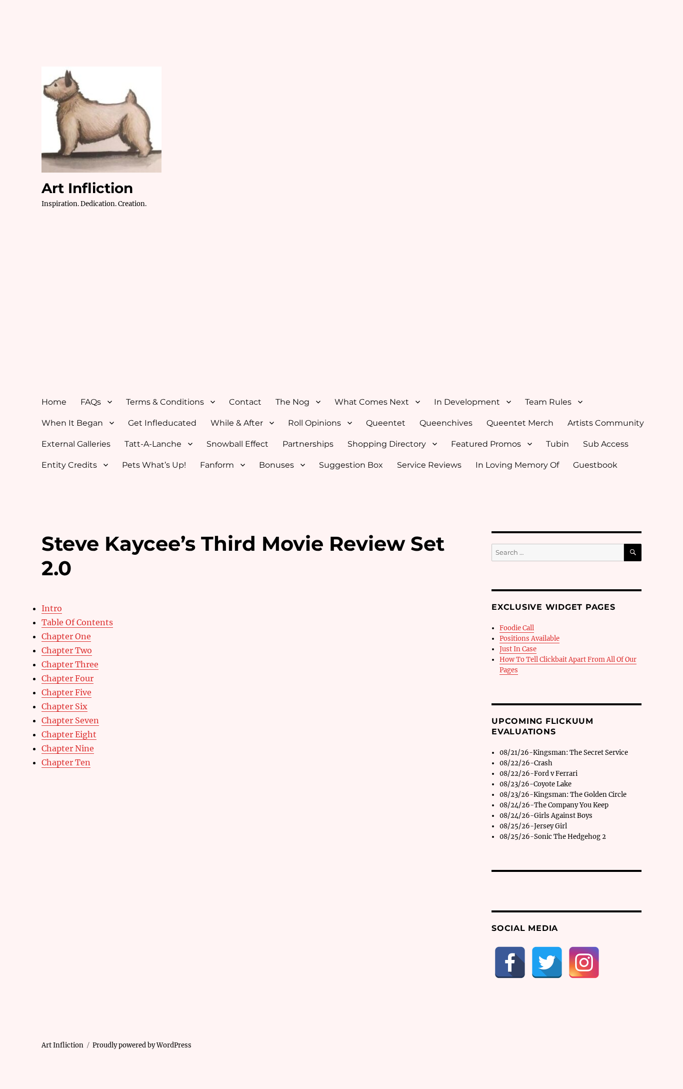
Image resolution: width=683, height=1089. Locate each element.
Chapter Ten (66, 762)
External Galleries (76, 444)
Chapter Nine (68, 748)
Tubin (557, 444)
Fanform (217, 465)
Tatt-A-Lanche (153, 444)
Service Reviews (429, 465)
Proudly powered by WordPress (142, 1045)
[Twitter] (547, 962)
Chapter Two (67, 650)
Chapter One (66, 636)
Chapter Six (65, 706)
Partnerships (308, 444)
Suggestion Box (351, 465)
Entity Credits (69, 465)
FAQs (90, 402)
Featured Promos (486, 444)
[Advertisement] (344, 312)
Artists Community (606, 423)
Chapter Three (70, 664)
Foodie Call (517, 628)
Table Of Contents (77, 622)
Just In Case (518, 649)
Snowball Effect (237, 444)
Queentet (386, 423)
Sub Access (605, 444)
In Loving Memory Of (517, 465)
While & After (236, 423)
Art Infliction (87, 188)
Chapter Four (68, 678)
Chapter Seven (70, 720)
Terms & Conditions (165, 402)
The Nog (293, 402)
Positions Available (530, 638)
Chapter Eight (69, 734)
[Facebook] (510, 962)
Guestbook (595, 465)
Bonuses (276, 465)
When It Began (72, 423)
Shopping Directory (387, 444)
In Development (467, 402)
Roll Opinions (314, 423)
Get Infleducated (162, 423)
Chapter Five (67, 692)
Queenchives (446, 423)
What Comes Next (371, 402)
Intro (52, 608)
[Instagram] (584, 962)
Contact (245, 402)
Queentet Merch (520, 423)
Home (54, 402)
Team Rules (548, 402)
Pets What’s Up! (154, 465)
